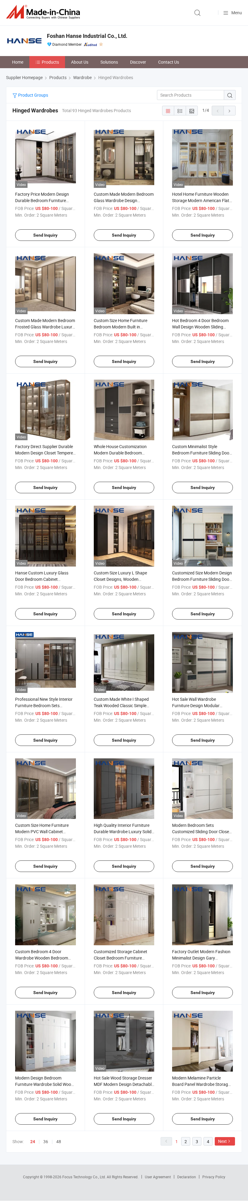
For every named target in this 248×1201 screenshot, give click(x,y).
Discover (138, 62)
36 (45, 1141)
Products (50, 62)
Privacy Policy (213, 1176)
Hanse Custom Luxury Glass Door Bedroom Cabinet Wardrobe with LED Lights (41, 579)
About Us (79, 62)
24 (32, 1141)
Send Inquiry (45, 235)
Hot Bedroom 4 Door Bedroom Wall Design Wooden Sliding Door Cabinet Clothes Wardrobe (201, 327)
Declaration (186, 1176)
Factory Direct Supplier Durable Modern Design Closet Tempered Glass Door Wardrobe (45, 453)
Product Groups (32, 95)
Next (222, 1141)
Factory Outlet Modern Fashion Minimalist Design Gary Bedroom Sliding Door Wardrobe (202, 958)
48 (58, 1141)
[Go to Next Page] (229, 110)
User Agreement (158, 1176)
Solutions (109, 62)
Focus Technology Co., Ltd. (84, 1176)
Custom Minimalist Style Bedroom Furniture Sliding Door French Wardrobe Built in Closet (201, 453)
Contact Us (168, 62)
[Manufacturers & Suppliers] (44, 12)
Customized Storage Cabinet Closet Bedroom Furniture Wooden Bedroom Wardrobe (120, 958)
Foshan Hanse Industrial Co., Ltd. (87, 36)
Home (17, 62)
